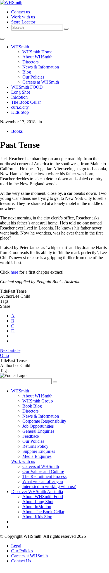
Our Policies (33, 77)
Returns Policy (35, 446)
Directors (30, 62)
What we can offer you (42, 481)
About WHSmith (37, 57)
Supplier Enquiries (38, 451)
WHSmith (20, 46)
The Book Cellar (26, 102)
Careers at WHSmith (40, 82)
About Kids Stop (37, 516)
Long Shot (20, 92)
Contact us (20, 12)
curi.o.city (20, 107)
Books (17, 131)
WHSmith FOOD (27, 87)
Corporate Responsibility (44, 421)
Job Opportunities (38, 426)
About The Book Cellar (43, 511)
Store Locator (23, 22)
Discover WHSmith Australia (37, 491)
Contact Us (21, 560)
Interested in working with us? (49, 486)
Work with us (23, 17)
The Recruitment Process (44, 476)
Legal (16, 545)
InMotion (19, 97)
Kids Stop (20, 112)
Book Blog (32, 406)
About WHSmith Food (42, 496)
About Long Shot (37, 501)
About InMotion (36, 506)
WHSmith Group (37, 401)
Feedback (30, 436)
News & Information (40, 67)
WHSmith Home (37, 51)
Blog (26, 72)
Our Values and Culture (43, 471)
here (14, 272)
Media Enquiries (36, 456)
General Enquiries (38, 431)
